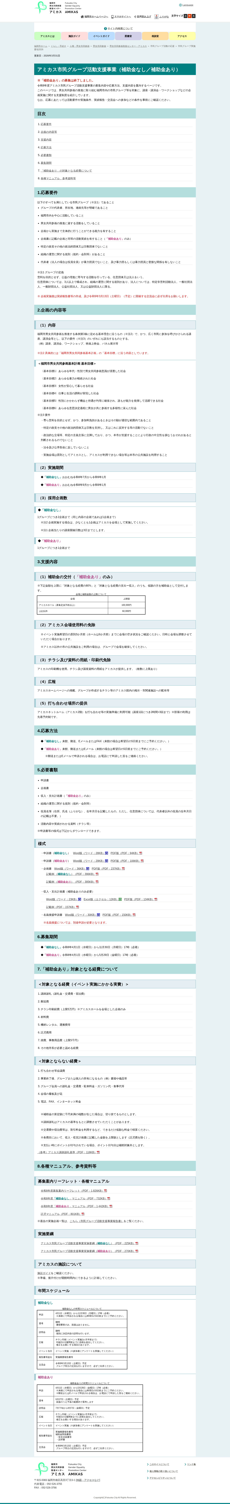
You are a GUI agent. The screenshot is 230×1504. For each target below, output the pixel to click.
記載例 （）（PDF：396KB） (71, 874)
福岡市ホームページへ (96, 16)
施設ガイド (74, 36)
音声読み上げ (144, 16)
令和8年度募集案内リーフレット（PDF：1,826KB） (72, 1190)
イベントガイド (101, 36)
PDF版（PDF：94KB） (125, 853)
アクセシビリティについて (163, 1478)
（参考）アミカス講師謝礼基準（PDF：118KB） (67, 1152)
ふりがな (164, 16)
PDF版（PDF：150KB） (118, 914)
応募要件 (46, 124)
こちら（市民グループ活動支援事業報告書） (97, 1221)
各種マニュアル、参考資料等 (58, 178)
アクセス (182, 36)
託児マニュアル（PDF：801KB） (61, 1214)
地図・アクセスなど (88, 1480)
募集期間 (46, 162)
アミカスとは (47, 36)
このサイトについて (159, 1464)
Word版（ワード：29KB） (89, 860)
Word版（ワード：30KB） (81, 914)
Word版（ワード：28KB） (89, 853)
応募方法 (46, 147)
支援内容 (46, 139)
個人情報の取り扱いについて (164, 1471)
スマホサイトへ (122, 16)
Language (188, 5)
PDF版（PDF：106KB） (126, 860)
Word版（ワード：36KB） (70, 868)
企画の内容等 (49, 131)
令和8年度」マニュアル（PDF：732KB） (74, 1198)
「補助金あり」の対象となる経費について (66, 170)
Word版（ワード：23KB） (62, 899)
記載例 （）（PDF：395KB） (71, 881)
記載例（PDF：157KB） (61, 907)
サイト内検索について (120, 28)
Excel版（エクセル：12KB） (101, 899)
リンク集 (191, 1464)
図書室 (128, 36)
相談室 (155, 36)
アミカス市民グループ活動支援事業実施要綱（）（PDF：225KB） (88, 1243)
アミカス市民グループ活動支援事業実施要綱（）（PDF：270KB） (88, 1251)
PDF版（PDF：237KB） (107, 868)
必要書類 (46, 155)
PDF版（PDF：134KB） (139, 899)
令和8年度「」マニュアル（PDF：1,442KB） (75, 1206)
